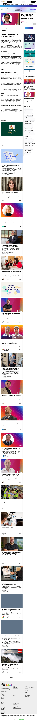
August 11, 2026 (6, 253)
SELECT (5, 645)
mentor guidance (15, 109)
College (26, 117)
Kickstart (31, 128)
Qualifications (30, 141)
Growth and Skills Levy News (5, 56)
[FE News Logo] (3, 1)
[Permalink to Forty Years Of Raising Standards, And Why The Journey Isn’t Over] (12, 440)
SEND (29, 143)
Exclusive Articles (27, 685)
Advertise (21, 4)
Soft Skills (26, 145)
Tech (25, 150)
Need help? (2, 713)
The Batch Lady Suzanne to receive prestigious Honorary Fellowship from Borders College (17, 1)
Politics (26, 141)
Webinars (14, 707)
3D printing (26, 108)
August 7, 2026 (6, 377)
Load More (11, 677)
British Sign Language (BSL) (29, 115)
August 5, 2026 (6, 430)
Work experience (27, 154)
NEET (30, 136)
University (26, 152)
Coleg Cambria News (7, 376)
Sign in (29, 1)
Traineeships (29, 150)
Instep (5, 226)
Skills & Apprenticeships (29, 27)
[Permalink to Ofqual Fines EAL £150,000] (12, 519)
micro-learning (7, 109)
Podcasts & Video (16, 4)
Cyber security (32, 121)
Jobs (23, 4)
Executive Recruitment (16, 694)
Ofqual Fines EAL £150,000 (7, 527)
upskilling (18, 111)
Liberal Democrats (30, 130)
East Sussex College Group (8, 508)
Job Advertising (27, 694)
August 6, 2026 (6, 403)
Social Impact (4, 30)
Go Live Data (6, 321)
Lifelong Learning (27, 132)
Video (2, 703)
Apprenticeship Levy (16, 54)
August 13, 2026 (6, 174)
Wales (30, 152)
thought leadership (19, 40)
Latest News (5, 4)
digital (19, 89)
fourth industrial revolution (12, 47)
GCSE (26, 126)
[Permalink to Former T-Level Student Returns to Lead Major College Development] (12, 492)
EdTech (8, 27)
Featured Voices (27, 686)
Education (3, 27)
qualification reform (17, 57)
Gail (5, 199)
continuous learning (10, 111)
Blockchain (31, 113)
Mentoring (26, 136)
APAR (11, 56)
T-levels (31, 148)
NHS (31, 138)
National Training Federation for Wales (10, 616)
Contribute (12, 4)
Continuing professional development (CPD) (28, 119)
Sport (29, 145)
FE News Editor (6, 349)
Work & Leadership (20, 27)
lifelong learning (15, 56)
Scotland (26, 143)
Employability (13, 27)
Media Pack (26, 693)
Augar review (27, 113)
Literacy (32, 132)
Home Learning (30, 126)
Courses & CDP (15, 704)
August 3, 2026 (6, 646)
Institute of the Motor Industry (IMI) (9, 252)
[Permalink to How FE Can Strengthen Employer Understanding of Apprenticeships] (12, 305)
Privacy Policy (3, 697)
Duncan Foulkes (6, 278)
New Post (2, 709)
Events (25, 4)
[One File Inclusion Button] (12, 289)
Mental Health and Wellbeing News (29, 134)
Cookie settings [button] (15, 719)
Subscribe (33, 1)
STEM (32, 145)
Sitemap (2, 698)
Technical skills (11, 101)
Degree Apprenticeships (28, 123)
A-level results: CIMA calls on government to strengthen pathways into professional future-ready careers (10, 165)
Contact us (2, 694)
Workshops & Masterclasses (17, 708)
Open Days (14, 705)
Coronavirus (26, 121)
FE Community (3, 695)
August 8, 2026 (6, 350)
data (21, 89)
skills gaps (5, 89)
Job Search (14, 695)
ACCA (5, 671)
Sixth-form (33, 143)
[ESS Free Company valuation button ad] (29, 53)
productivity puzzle (4, 43)
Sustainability (27, 148)
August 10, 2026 (6, 279)
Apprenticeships (10, 39)
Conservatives (30, 117)
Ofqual (5, 533)
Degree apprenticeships (9, 57)
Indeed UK (5, 590)
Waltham (5, 145)
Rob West (5, 481)
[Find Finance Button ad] (29, 45)
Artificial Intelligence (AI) (28, 111)
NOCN (5, 429)
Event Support (27, 696)
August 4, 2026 (6, 534)
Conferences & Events (16, 703)
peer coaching (20, 112)
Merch (28, 4)
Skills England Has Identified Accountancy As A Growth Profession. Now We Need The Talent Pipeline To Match (27, 18)
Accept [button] (21, 719)
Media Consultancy (27, 695)
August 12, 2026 (6, 200)
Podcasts (2, 702)
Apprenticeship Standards (28, 110)
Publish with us (3, 696)
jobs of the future (9, 45)
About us (2, 693)
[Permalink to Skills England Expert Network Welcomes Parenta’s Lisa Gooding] (12, 184)
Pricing (26, 692)
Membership (3, 712)
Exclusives (8, 4)
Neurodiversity (27, 138)
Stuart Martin (6, 402)
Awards (14, 702)
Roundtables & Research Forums (17, 706)
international (26, 128)
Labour (26, 130)
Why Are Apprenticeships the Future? (9, 72)
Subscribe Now (31, 4)
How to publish (3, 707)
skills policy (9, 42)
